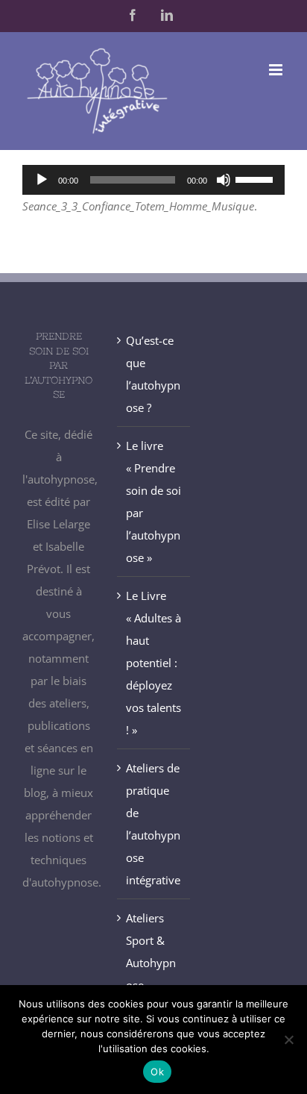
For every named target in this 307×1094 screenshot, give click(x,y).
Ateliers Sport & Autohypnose (151, 951)
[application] (153, 180)
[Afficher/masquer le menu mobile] (277, 70)
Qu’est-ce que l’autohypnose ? (153, 374)
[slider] (256, 178)
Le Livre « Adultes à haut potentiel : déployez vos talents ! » (153, 662)
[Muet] (223, 179)
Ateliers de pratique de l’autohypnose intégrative (153, 823)
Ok (157, 1072)
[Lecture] (41, 179)
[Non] (288, 1039)
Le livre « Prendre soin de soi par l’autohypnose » (153, 501)
